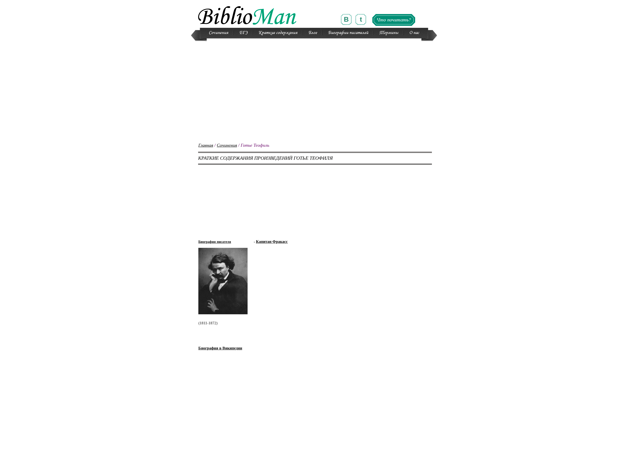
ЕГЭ (243, 32)
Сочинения (227, 145)
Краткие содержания (277, 32)
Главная (205, 145)
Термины (388, 32)
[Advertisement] (315, 108)
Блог (312, 32)
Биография (220, 348)
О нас (414, 32)
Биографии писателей (348, 32)
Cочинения (218, 32)
